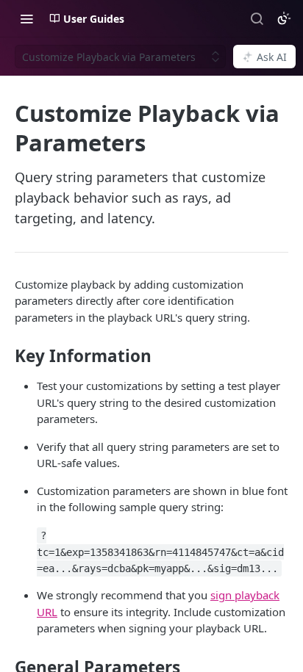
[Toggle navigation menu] (26, 18)
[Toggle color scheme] (284, 18)
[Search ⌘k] (256, 18)
